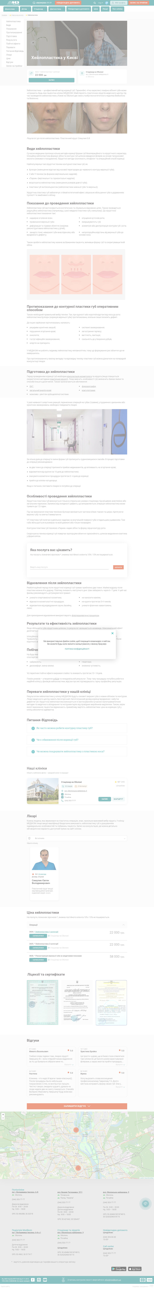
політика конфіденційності (77, 649)
